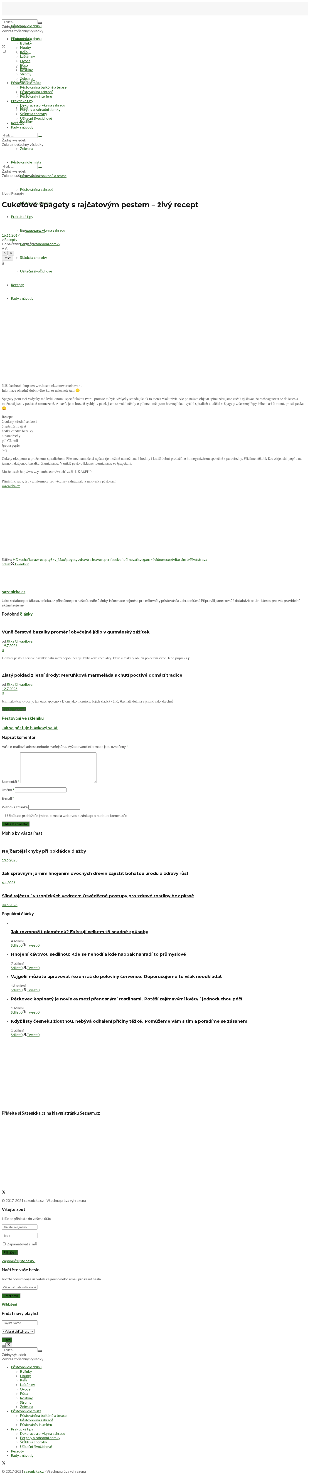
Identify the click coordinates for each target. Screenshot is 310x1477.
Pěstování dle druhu (26, 26)
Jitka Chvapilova (19, 641)
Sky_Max (58, 559)
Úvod (6, 193)
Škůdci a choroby (33, 257)
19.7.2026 (9, 645)
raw (36, 559)
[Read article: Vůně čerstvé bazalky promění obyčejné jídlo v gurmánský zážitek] (155, 623)
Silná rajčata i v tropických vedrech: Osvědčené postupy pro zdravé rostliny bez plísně (98, 895)
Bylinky (26, 43)
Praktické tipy (22, 101)
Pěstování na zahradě (36, 189)
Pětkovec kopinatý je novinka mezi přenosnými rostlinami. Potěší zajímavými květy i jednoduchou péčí (126, 999)
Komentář (11, 781)
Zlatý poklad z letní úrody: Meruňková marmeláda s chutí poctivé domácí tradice (92, 675)
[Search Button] (40, 23)
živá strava (199, 559)
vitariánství (182, 559)
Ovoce (25, 61)
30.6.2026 (9, 905)
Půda (24, 65)
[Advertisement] (155, 523)
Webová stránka (15, 807)
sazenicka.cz (35, 231)
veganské (147, 559)
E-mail (8, 798)
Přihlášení (9, 1304)
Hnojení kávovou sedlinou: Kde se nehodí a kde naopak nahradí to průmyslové (98, 954)
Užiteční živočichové (36, 118)
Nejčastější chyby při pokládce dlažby (44, 851)
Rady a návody (22, 127)
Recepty (17, 123)
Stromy (25, 74)
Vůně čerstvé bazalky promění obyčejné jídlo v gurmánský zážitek (76, 632)
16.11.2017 (11, 235)
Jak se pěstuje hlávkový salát (30, 727)
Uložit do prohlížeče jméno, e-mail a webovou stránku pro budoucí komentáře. (67, 815)
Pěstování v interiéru (36, 96)
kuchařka (25, 559)
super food (109, 559)
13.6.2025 (9, 860)
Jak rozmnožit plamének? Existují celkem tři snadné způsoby (79, 931)
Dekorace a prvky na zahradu (42, 105)
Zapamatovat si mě (22, 1244)
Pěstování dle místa (26, 82)
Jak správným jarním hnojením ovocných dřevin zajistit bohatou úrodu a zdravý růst (95, 873)
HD (15, 559)
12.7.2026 (9, 688)
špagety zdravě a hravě (83, 559)
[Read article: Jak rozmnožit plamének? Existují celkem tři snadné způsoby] (159, 923)
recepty (45, 559)
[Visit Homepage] (24, 17)
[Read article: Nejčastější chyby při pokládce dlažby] (155, 842)
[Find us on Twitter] (3, 47)
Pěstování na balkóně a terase (43, 87)
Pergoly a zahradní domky (40, 244)
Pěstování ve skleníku (23, 718)
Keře (23, 51)
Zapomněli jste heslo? (18, 1261)
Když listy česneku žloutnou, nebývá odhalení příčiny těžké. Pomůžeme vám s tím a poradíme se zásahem (129, 1021)
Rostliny (26, 121)
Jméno (8, 789)
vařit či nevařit (129, 559)
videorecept (163, 559)
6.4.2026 (8, 882)
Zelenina (26, 78)
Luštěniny (27, 56)
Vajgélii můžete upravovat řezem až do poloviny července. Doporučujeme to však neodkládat (116, 976)
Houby (25, 47)
